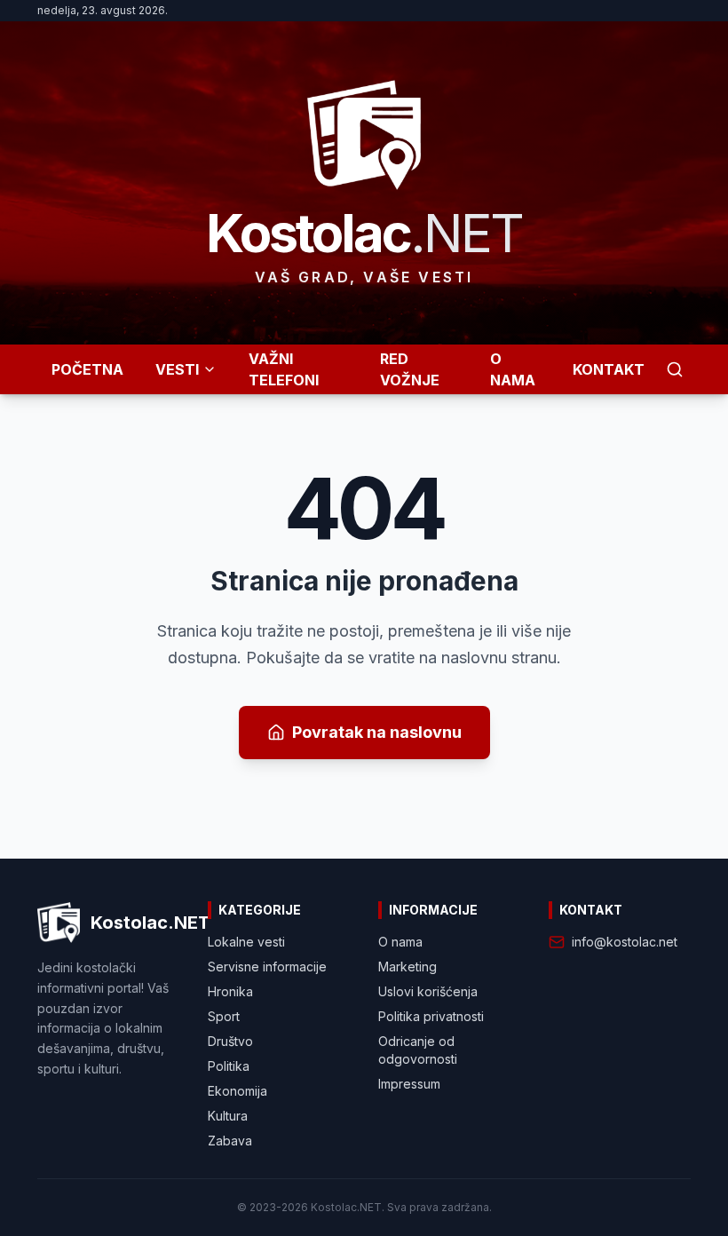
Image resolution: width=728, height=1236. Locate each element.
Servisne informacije (267, 966)
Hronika (230, 991)
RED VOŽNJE (409, 369)
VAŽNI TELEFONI (284, 369)
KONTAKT (609, 369)
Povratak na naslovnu (377, 732)
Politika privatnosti (431, 1016)
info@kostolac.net (624, 941)
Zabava (230, 1140)
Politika (228, 1066)
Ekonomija (237, 1090)
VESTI (177, 369)
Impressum (409, 1083)
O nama (400, 941)
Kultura (228, 1115)
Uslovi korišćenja (428, 991)
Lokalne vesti (246, 941)
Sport (224, 1016)
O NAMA (512, 369)
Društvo (230, 1041)
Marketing (407, 966)
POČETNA (87, 369)
